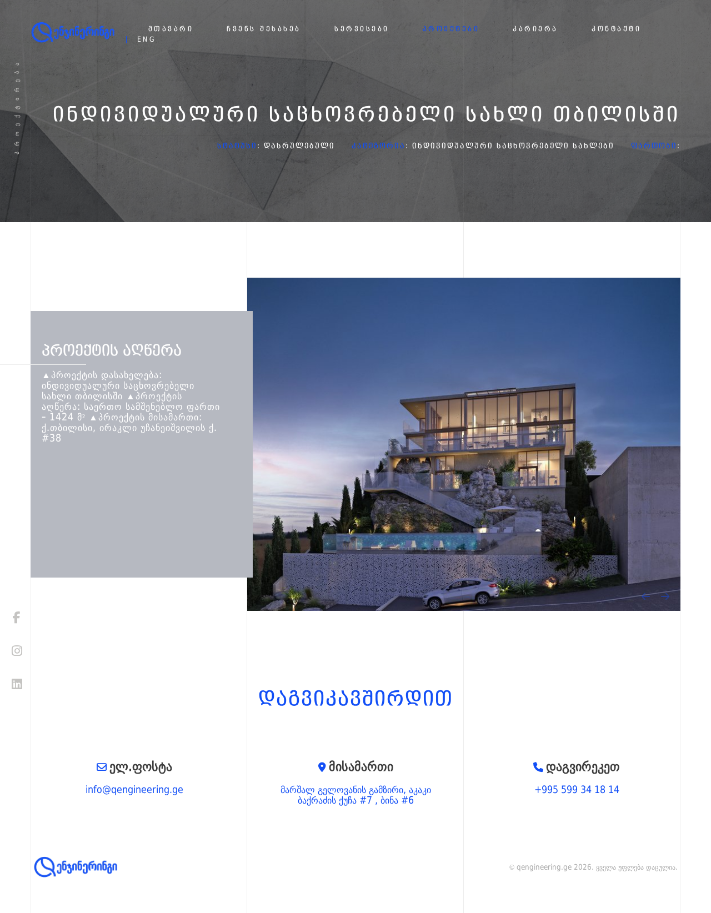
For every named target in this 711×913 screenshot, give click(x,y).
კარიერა (535, 29)
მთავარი (171, 29)
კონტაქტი (616, 29)
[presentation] (646, 596)
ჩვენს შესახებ (264, 29)
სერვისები (361, 29)
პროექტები (451, 29)
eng (147, 39)
